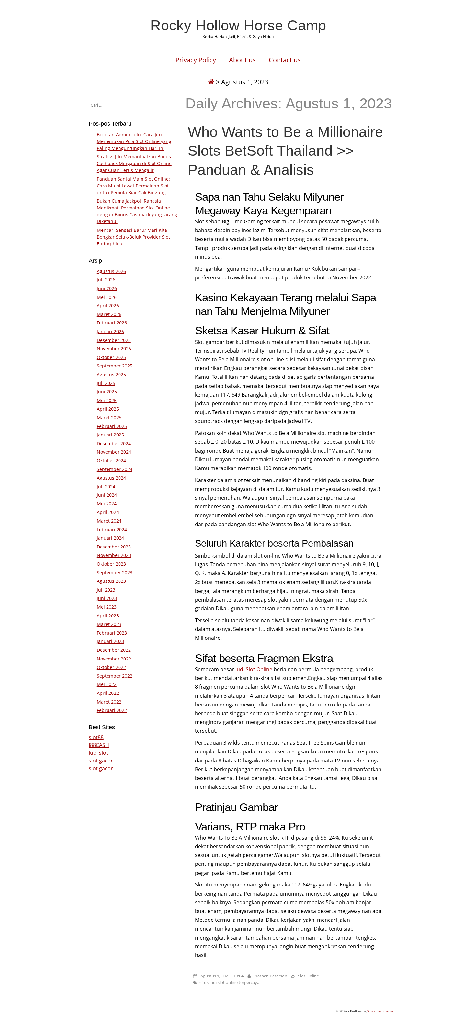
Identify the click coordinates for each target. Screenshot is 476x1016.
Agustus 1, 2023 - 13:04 (222, 976)
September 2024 (114, 469)
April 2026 (108, 305)
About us (242, 60)
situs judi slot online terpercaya (229, 982)
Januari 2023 (110, 641)
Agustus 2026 (111, 271)
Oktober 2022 (111, 667)
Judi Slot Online (253, 669)
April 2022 (108, 693)
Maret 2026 (109, 314)
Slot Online (308, 976)
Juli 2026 (106, 280)
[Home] (211, 81)
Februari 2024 (112, 529)
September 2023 (114, 573)
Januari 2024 (110, 538)
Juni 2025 (107, 392)
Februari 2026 (112, 323)
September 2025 (114, 366)
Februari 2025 (112, 426)
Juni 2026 (107, 288)
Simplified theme (380, 1011)
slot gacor (101, 760)
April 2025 (108, 409)
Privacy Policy (196, 60)
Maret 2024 (109, 521)
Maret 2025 (109, 417)
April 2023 (108, 616)
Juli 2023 (106, 590)
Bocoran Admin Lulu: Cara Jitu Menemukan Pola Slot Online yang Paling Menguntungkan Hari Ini (134, 141)
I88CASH (99, 745)
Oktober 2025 (111, 357)
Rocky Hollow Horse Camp (238, 25)
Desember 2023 (114, 547)
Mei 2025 (107, 400)
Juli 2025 (106, 383)
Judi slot (98, 752)
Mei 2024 (107, 504)
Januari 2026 (110, 331)
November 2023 (114, 555)
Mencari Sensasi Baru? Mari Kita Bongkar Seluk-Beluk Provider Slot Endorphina (133, 237)
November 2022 (114, 659)
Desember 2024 (114, 443)
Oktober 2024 (111, 460)
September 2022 (114, 676)
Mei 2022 (107, 684)
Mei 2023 (107, 607)
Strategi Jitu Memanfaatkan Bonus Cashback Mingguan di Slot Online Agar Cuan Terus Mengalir (134, 163)
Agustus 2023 (111, 581)
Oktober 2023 (111, 564)
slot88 (96, 737)
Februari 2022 (112, 710)
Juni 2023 (107, 598)
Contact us (285, 60)
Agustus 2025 (111, 374)
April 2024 (108, 512)
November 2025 (114, 348)
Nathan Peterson (270, 976)
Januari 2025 (110, 435)
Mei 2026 (107, 297)
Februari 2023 (112, 633)
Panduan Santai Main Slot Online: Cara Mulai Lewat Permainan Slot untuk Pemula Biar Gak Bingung (133, 186)
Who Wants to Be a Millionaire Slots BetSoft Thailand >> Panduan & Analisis (285, 150)
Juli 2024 (106, 486)
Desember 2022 (114, 650)
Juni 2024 (107, 495)
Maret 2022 (109, 702)
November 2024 (114, 452)
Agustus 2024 (111, 478)
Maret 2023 (109, 624)
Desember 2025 (114, 340)
